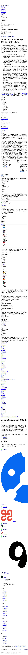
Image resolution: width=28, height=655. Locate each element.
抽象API (4, 594)
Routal (7, 94)
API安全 (4, 630)
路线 (13, 36)
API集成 (4, 625)
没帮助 (5, 437)
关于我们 (3, 13)
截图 (2, 27)
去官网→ (2, 175)
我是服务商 (3, 10)
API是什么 (5, 621)
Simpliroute (24, 93)
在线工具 (5, 615)
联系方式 (3, 32)
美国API (4, 598)
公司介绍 (5, 636)
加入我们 (5, 638)
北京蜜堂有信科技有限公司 (20, 646)
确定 (5, 33)
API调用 (4, 623)
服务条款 (5, 640)
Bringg (3, 94)
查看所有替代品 (4, 119)
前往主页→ (5, 166)
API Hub (2, 6)
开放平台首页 (3, 36)
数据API (4, 613)
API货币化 (5, 626)
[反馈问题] (1, 16)
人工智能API (5, 606)
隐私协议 (5, 641)
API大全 (4, 591)
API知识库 (3, 9)
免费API (4, 593)
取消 (2, 33)
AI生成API (5, 608)
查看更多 (3, 224)
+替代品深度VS (3, 130)
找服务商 (3, 7)
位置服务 (9, 36)
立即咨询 (3, 324)
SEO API (5, 611)
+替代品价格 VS (3, 205)
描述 (2, 25)
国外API (4, 600)
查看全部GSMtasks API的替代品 (8, 379)
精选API (4, 596)
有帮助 (2, 437)
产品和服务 (3, 12)
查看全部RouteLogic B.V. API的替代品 (9, 416)
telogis (11, 94)
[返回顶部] (2, 16)
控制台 (2, 14)
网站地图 (5, 643)
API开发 (4, 628)
